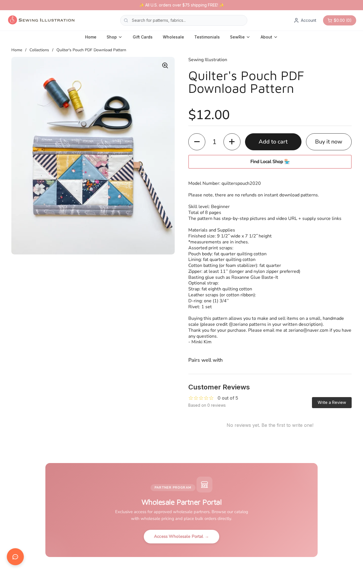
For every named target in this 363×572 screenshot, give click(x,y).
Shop (112, 37)
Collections (39, 50)
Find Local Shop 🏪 (270, 161)
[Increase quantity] (231, 141)
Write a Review (332, 402)
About (266, 37)
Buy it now (328, 141)
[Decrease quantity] (196, 141)
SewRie (237, 37)
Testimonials (207, 37)
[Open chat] (15, 556)
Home (90, 37)
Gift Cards (143, 37)
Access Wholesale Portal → (181, 536)
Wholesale (173, 37)
